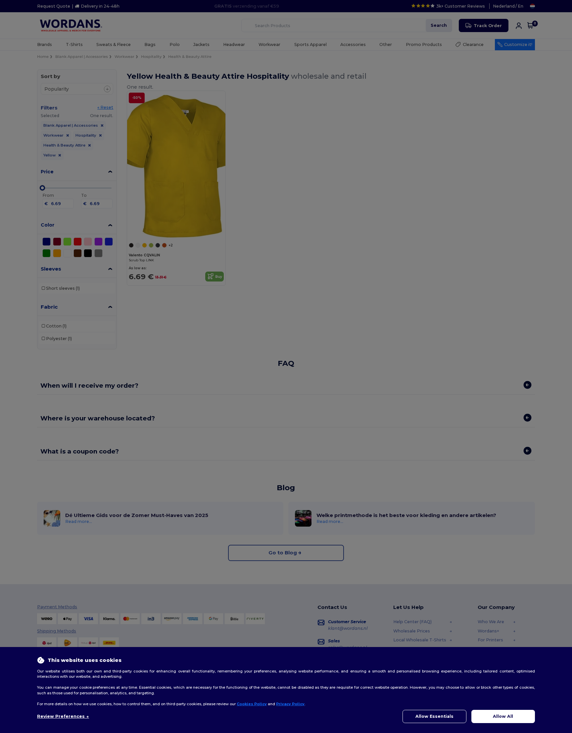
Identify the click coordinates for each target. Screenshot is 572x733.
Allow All (503, 716)
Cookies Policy (252, 704)
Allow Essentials (434, 716)
